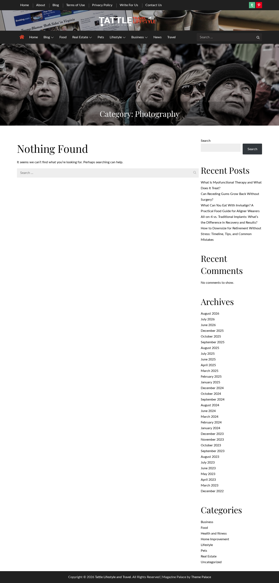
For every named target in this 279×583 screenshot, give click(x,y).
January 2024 (210, 428)
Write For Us (129, 5)
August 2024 (210, 405)
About (40, 5)
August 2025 (210, 348)
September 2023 (212, 451)
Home (24, 5)
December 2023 (212, 434)
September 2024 (212, 399)
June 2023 (208, 468)
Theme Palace (201, 577)
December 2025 (212, 330)
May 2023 (208, 474)
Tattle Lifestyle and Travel (113, 577)
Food (63, 37)
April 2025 (208, 365)
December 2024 (212, 388)
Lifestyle (116, 37)
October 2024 (211, 393)
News (157, 37)
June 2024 (208, 411)
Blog (55, 5)
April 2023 (208, 479)
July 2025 (208, 353)
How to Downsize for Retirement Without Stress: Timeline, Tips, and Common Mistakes (231, 234)
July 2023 (208, 462)
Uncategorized (211, 562)
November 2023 (212, 439)
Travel (171, 37)
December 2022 (212, 491)
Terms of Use (75, 5)
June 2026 (208, 325)
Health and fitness (214, 533)
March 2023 (209, 485)
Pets (101, 37)
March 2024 (209, 416)
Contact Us (153, 5)
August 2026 (210, 313)
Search (206, 140)
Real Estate (80, 37)
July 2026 (208, 319)
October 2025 (211, 336)
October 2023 (211, 445)
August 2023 (210, 456)
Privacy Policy (102, 5)
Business (137, 37)
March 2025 (209, 371)
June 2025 (208, 359)
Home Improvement (215, 539)
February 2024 (211, 422)
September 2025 (212, 342)
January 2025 (210, 382)
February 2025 (211, 376)
